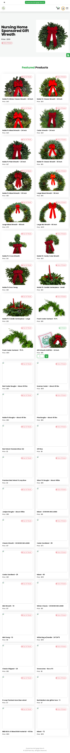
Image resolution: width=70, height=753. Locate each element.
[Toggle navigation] (67, 8)
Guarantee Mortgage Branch (35, 2)
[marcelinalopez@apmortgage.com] (4, 2)
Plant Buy (31, 750)
